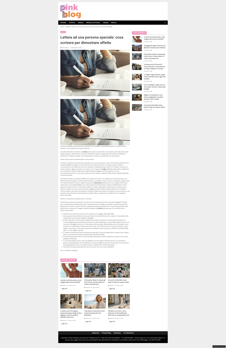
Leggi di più (64, 288)
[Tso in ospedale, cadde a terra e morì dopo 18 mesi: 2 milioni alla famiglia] (137, 87)
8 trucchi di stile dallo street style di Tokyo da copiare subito (118, 281)
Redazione (95, 333)
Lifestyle (105, 23)
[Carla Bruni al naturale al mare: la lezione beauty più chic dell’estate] (95, 301)
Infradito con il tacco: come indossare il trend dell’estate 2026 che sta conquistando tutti (118, 313)
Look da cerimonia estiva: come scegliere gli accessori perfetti (70, 281)
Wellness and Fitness (93, 23)
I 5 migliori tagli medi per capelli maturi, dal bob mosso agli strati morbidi (155, 77)
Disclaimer (117, 333)
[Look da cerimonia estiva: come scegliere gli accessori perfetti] (71, 270)
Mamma (114, 23)
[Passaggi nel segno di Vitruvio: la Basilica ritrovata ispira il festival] (137, 48)
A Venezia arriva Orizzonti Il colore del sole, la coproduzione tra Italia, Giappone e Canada (154, 66)
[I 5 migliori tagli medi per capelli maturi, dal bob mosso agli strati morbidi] (137, 77)
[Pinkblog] (70, 11)
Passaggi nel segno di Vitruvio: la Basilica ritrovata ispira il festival (155, 47)
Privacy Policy (106, 333)
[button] (165, 23)
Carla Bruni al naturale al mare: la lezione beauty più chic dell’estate (94, 313)
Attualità (63, 23)
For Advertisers (129, 333)
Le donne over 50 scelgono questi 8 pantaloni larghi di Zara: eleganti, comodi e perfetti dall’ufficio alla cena (71, 314)
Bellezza (80, 23)
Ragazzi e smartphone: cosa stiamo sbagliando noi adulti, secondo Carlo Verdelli (153, 97)
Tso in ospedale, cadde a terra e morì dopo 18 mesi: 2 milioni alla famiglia (154, 87)
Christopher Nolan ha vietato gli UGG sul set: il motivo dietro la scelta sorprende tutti (94, 282)
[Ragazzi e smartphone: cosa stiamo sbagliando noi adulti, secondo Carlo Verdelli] (137, 97)
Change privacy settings (219, 346)
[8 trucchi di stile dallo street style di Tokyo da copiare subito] (119, 270)
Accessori (72, 23)
